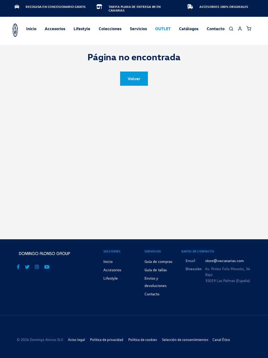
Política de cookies (142, 339)
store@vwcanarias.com (224, 260)
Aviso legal (76, 339)
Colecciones (110, 28)
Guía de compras (158, 261)
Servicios (138, 28)
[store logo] (15, 30)
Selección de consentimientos (185, 339)
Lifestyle (82, 28)
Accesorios (112, 269)
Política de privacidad (106, 339)
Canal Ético (221, 339)
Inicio (31, 28)
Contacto (216, 28)
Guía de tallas (155, 269)
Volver (134, 78)
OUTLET (163, 28)
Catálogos (188, 28)
